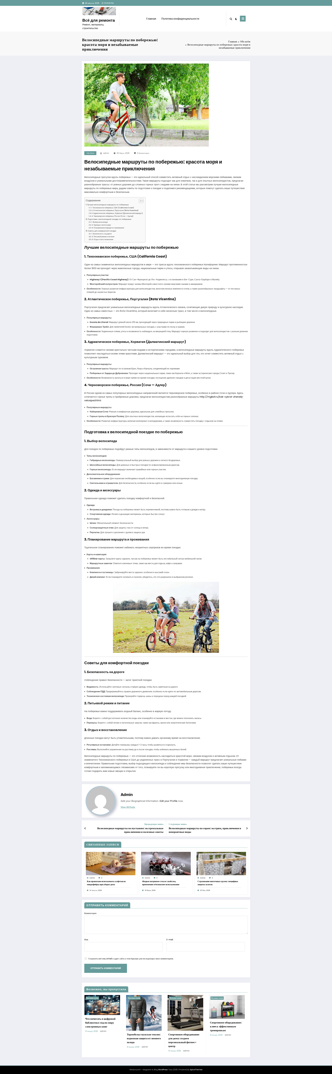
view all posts (128, 807)
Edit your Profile (168, 801)
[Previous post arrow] (85, 828)
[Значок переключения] (243, 19)
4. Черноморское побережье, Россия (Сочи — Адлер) (112, 216)
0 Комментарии (143, 153)
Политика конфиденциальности (180, 18)
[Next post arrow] (247, 828)
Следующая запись (178, 824)
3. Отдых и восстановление (102, 239)
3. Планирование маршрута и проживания (108, 228)
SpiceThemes (196, 1069)
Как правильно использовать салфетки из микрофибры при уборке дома (106, 883)
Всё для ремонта (98, 20)
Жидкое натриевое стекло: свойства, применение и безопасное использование (160, 883)
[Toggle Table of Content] (140, 201)
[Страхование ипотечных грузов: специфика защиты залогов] (221, 863)
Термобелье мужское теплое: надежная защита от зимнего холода (144, 1038)
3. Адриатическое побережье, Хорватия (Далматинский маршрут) (117, 213)
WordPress (163, 1069)
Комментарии (90, 913)
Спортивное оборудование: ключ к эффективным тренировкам (226, 1026)
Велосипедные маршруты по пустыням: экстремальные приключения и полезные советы (130, 830)
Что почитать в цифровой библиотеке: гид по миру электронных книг (100, 1022)
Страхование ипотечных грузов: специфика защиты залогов (218, 883)
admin (106, 153)
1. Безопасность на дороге (101, 234)
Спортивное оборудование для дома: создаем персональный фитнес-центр (183, 1040)
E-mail (169, 939)
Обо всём (90, 153)
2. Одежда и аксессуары (101, 225)
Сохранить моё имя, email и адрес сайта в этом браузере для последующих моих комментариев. (131, 958)
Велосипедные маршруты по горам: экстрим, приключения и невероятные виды (205, 830)
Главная (151, 18)
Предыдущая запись (153, 824)
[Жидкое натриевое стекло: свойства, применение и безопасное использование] (166, 863)
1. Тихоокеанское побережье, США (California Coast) (112, 207)
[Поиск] (231, 18)
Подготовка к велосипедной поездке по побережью (109, 219)
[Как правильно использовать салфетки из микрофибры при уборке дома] (110, 863)
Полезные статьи (92, 998)
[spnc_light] (236, 19)
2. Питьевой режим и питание (103, 236)
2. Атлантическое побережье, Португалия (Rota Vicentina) (114, 210)
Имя (86, 939)
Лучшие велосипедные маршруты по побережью (108, 204)
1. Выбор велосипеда (99, 222)
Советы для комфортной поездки (102, 231)
